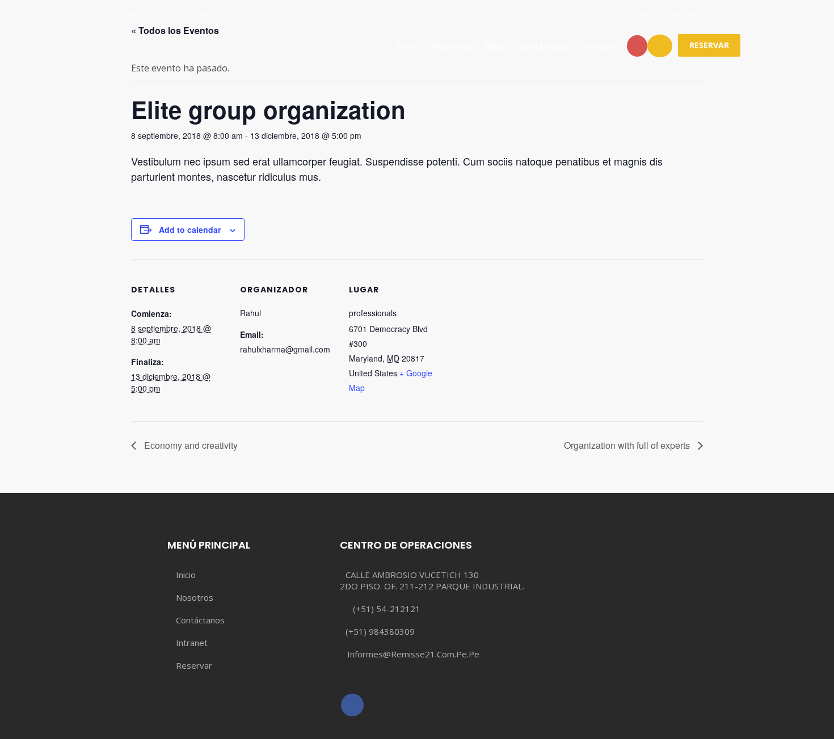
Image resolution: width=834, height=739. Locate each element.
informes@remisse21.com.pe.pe (413, 654)
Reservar (194, 665)
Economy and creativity (190, 445)
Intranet (603, 46)
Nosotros (452, 46)
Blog (495, 46)
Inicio (408, 46)
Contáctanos (545, 46)
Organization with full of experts (628, 445)
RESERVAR (709, 45)
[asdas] (352, 705)
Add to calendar (190, 229)
